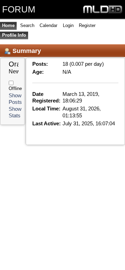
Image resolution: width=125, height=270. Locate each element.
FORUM (18, 9)
